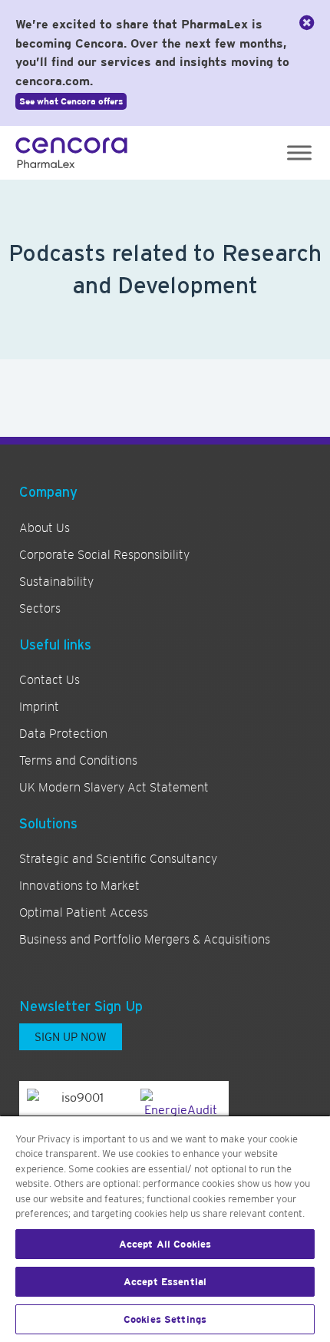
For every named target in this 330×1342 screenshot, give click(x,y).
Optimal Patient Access (83, 913)
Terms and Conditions (78, 761)
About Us (44, 528)
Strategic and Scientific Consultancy (118, 859)
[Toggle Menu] (299, 152)
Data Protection (63, 734)
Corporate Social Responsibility (104, 555)
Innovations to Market (79, 886)
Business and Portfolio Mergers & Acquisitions (144, 940)
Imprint (39, 707)
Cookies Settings (165, 1319)
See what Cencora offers (71, 101)
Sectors (40, 609)
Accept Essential (165, 1281)
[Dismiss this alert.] (307, 23)
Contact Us (49, 680)
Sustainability (56, 582)
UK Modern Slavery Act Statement (114, 788)
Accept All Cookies (165, 1244)
